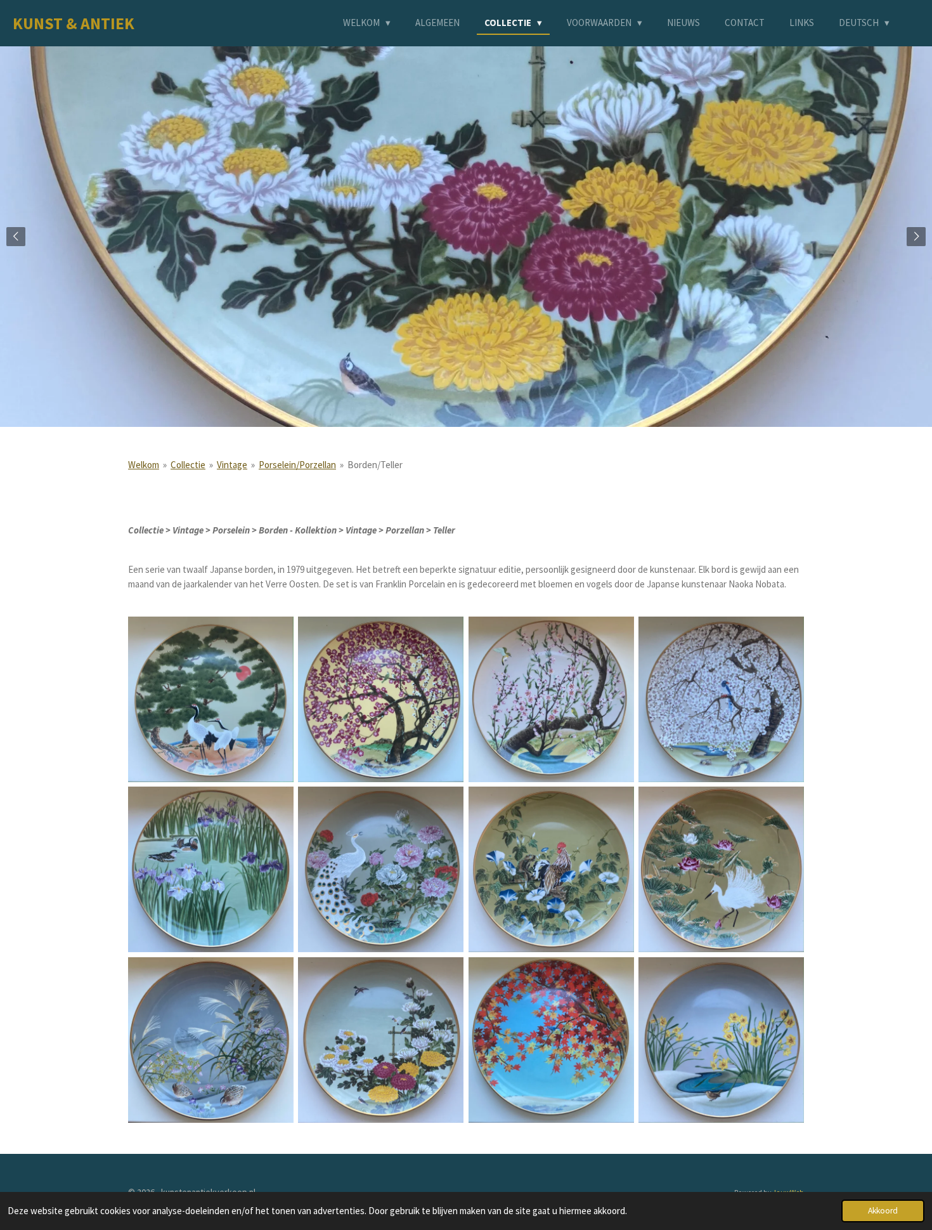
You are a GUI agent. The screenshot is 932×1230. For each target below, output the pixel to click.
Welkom (143, 465)
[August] (721, 870)
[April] (721, 699)
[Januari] (210, 699)
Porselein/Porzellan (297, 465)
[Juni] (381, 870)
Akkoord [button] (883, 1210)
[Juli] (551, 870)
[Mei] (210, 870)
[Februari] (381, 699)
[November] (551, 1040)
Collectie (188, 465)
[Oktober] (381, 1040)
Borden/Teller (375, 465)
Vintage (232, 465)
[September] (210, 1040)
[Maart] (551, 699)
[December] (721, 1040)
